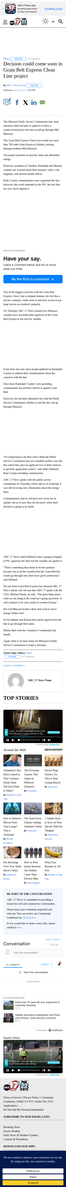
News (29, 653)
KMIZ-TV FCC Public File (31, 1101)
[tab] (12, 964)
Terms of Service (12, 1097)
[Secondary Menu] (7, 21)
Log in (49, 939)
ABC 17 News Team (15, 85)
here (19, 927)
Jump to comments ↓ (14, 665)
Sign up (56, 939)
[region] (33, 986)
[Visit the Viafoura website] (55, 1030)
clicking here (29, 917)
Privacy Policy (31, 1097)
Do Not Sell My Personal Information (23, 1109)
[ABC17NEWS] (22, 21)
